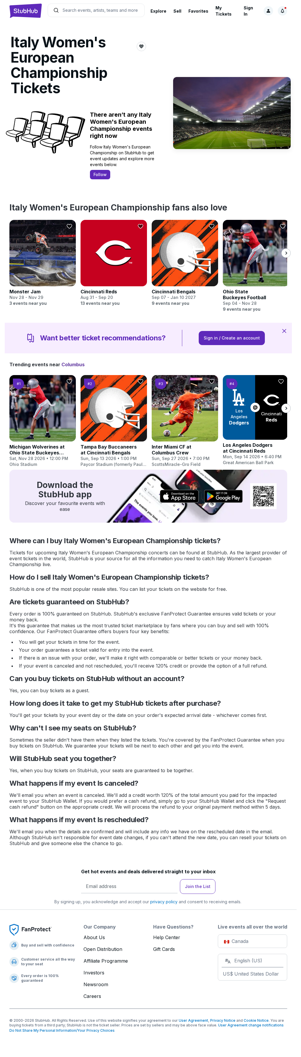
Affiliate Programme (105, 961)
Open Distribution (102, 949)
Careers (92, 996)
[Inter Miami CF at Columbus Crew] (184, 421)
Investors (93, 973)
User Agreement (193, 1020)
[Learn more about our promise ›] (30, 929)
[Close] (284, 330)
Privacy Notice (222, 1020)
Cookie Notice (256, 1020)
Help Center (166, 937)
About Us (94, 937)
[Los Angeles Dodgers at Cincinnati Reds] (256, 420)
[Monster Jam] (42, 263)
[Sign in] (268, 11)
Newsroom (95, 984)
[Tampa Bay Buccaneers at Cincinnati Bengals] (113, 421)
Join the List (197, 886)
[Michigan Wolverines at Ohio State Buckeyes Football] (42, 421)
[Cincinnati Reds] (113, 263)
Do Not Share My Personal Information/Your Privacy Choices (62, 1030)
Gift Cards (164, 949)
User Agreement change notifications (251, 1025)
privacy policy (164, 901)
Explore (158, 11)
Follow (100, 174)
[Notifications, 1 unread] (282, 11)
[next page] (286, 253)
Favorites (198, 11)
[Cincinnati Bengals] (184, 263)
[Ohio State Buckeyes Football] (256, 266)
